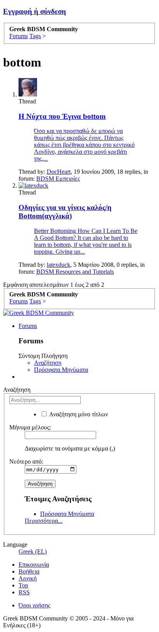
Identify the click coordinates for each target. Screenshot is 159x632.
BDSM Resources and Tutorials (75, 271)
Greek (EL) (33, 551)
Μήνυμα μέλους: (30, 427)
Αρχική (28, 578)
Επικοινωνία (34, 564)
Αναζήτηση (47, 362)
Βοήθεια (29, 571)
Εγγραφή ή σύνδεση (34, 11)
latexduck (58, 264)
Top (23, 585)
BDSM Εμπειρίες (58, 178)
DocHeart (59, 171)
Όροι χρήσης (34, 605)
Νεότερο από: (26, 461)
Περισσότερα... (44, 520)
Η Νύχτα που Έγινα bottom (62, 116)
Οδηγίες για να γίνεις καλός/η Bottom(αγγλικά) (65, 211)
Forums (28, 326)
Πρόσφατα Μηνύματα (61, 369)
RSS (24, 592)
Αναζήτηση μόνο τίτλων (78, 414)
